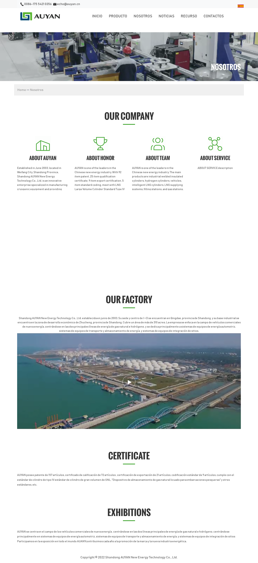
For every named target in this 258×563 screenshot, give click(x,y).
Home (21, 90)
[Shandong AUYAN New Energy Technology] (40, 16)
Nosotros (36, 90)
